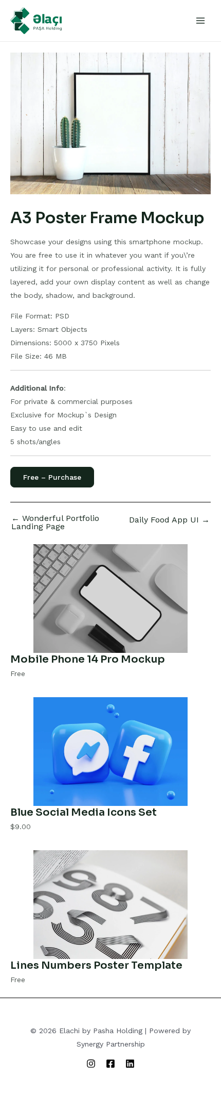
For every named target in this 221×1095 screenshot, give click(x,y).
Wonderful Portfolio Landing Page (55, 522)
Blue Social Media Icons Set (83, 812)
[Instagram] (91, 1063)
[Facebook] (110, 1063)
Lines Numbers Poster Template (96, 965)
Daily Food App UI (169, 520)
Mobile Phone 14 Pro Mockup (87, 659)
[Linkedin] (130, 1063)
